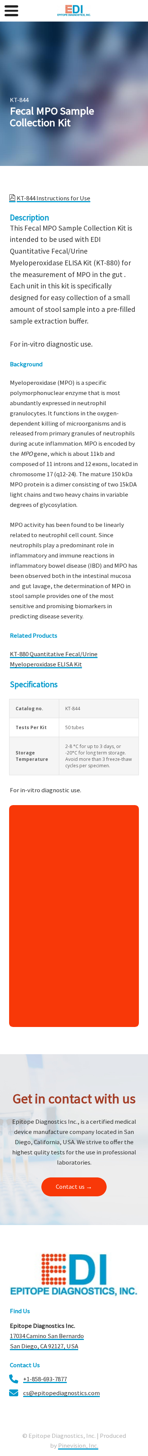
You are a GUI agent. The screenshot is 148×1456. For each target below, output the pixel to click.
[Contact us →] (74, 1194)
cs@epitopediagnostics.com (61, 1393)
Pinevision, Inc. (78, 1445)
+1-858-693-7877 (45, 1379)
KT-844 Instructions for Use (53, 198)
